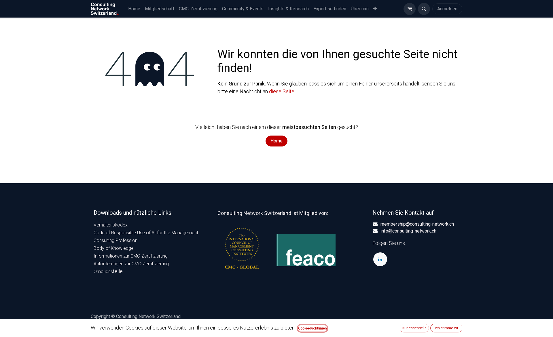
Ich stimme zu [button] (446, 328)
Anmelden (447, 9)
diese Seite (281, 91)
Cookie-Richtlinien (312, 328)
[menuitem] (134, 9)
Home (276, 141)
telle (108, 271)
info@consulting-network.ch (408, 231)
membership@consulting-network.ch (417, 224)
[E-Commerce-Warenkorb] (410, 9)
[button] (424, 9)
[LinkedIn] (380, 259)
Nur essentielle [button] (414, 328)
